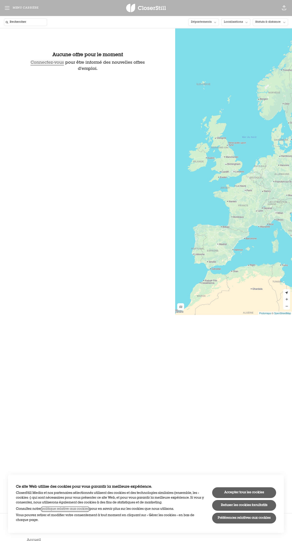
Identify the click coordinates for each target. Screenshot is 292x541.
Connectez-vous (47, 63)
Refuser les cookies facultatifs (244, 505)
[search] (26, 22)
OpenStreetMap (282, 313)
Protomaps (265, 313)
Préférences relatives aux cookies (244, 518)
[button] (284, 8)
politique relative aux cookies (65, 509)
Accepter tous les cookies (244, 492)
